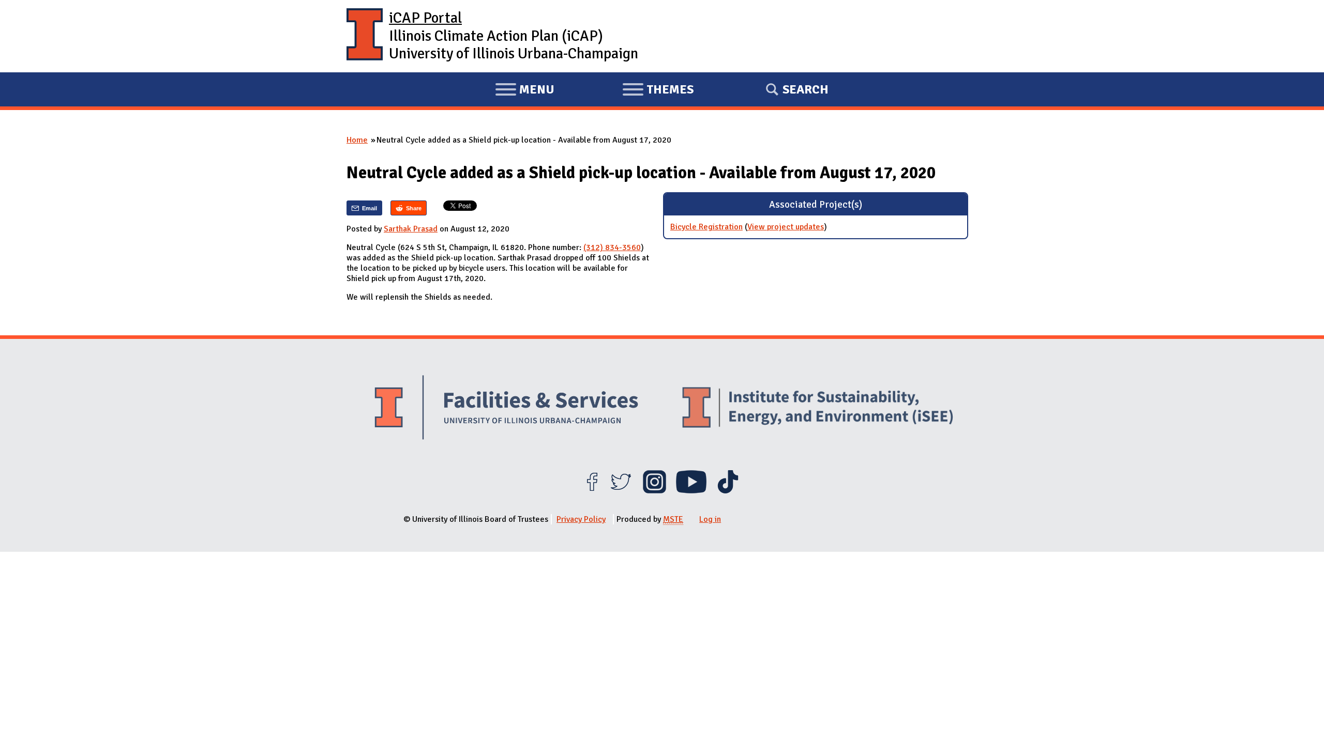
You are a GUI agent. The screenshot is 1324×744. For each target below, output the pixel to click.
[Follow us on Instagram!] (654, 491)
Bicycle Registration (706, 227)
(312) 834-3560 (612, 247)
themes (658, 91)
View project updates (785, 227)
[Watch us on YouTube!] (691, 491)
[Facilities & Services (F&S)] (506, 408)
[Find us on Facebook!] (592, 491)
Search (806, 89)
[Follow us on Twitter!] (621, 491)
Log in (710, 519)
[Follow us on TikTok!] (728, 491)
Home (357, 140)
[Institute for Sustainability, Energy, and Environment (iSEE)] (817, 408)
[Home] (365, 36)
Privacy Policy (581, 519)
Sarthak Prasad (411, 229)
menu (524, 91)
